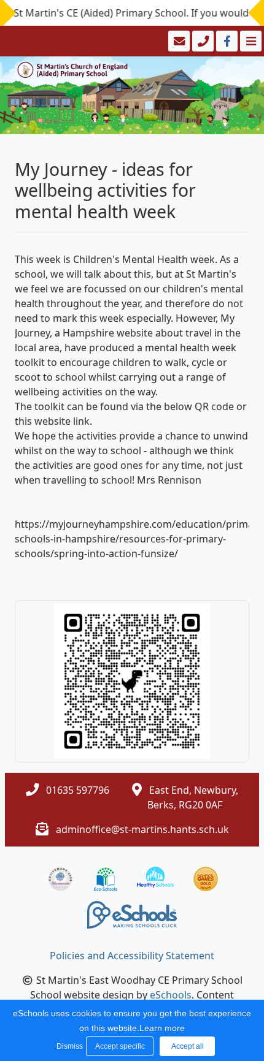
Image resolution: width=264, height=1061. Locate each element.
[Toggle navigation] (250, 41)
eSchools (171, 995)
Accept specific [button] (120, 1046)
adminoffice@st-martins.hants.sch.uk (142, 829)
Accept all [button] (187, 1046)
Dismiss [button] (68, 1046)
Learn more (162, 1028)
